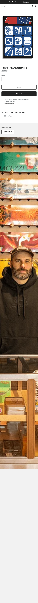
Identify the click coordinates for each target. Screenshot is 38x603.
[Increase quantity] (10, 79)
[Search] (6, 6)
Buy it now (19, 93)
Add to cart (19, 87)
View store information (9, 103)
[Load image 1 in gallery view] (19, 37)
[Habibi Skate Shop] (19, 6)
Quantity (3, 75)
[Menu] (2, 6)
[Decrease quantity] (3, 79)
